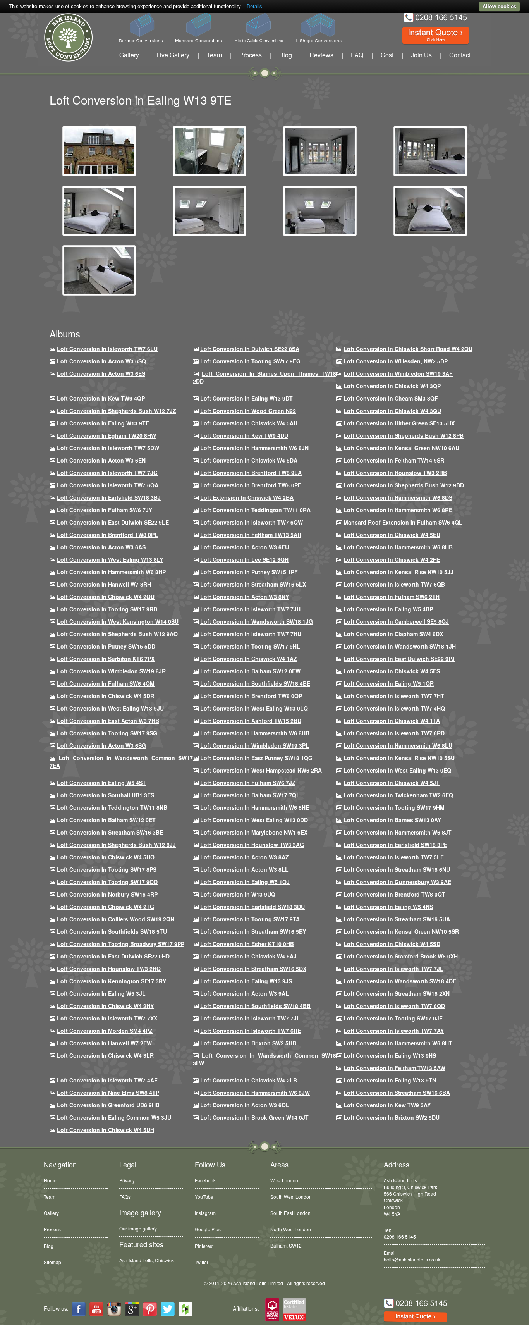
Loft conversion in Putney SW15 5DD (106, 646)
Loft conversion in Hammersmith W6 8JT (398, 832)
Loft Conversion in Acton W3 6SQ (101, 361)
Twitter (201, 1262)
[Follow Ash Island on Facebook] (79, 1309)
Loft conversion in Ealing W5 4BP (388, 609)
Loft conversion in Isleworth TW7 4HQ (394, 708)
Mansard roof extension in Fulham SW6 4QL (403, 522)
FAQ (357, 54)
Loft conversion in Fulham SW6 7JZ (247, 782)
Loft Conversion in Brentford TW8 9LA (251, 473)
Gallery (129, 54)
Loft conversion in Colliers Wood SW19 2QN (115, 919)
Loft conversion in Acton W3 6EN (101, 460)
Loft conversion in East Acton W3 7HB (108, 720)
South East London (290, 1213)
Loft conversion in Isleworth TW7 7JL (393, 968)
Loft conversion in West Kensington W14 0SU (118, 621)
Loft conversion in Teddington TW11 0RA (255, 510)
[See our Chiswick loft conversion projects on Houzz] (185, 1309)
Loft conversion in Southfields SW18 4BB (255, 1006)
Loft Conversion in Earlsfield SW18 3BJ (109, 497)
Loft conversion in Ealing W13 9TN (390, 1080)
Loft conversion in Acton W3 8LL (244, 869)
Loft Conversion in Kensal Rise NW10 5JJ (398, 572)
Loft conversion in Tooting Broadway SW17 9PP (120, 944)
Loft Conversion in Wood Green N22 (248, 411)
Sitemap (52, 1262)
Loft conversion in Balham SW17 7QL (250, 795)
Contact (460, 54)
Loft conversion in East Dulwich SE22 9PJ (399, 658)
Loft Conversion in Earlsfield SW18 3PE (395, 844)
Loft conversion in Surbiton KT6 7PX (106, 658)
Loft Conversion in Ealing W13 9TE (103, 423)
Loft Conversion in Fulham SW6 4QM (106, 683)
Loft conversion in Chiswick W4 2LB (248, 1080)
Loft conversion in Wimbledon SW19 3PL (254, 745)
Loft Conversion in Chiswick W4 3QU (392, 411)
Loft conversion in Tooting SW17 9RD (107, 609)
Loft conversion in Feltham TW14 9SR (394, 460)
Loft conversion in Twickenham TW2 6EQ (398, 795)
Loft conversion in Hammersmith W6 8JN (254, 448)
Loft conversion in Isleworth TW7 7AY (394, 1030)
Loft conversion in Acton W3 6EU (244, 547)
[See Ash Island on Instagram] (114, 1309)
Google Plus (208, 1229)
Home (50, 1180)
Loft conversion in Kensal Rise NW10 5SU (399, 758)
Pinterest (204, 1245)
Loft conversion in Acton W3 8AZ (244, 857)
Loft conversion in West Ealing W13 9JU (110, 708)
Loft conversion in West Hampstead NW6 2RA (261, 770)
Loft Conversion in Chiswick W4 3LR (105, 1055)
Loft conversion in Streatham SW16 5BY (253, 931)
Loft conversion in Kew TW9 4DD (244, 435)
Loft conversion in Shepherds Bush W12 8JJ (116, 844)
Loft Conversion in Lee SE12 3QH (244, 559)
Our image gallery (138, 1228)
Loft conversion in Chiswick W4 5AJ (248, 956)
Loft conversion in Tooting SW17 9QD (107, 882)
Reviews (321, 54)
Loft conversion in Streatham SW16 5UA (397, 919)
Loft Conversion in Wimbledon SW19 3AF (398, 373)
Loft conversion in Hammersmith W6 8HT (398, 1043)
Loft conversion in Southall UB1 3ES (105, 795)
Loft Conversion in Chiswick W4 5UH (105, 1130)
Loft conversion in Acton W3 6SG (101, 745)
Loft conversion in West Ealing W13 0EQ (397, 770)
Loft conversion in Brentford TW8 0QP (251, 696)
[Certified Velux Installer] (294, 1310)
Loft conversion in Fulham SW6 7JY (104, 510)
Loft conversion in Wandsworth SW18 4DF (400, 981)
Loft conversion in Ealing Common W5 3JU (114, 1117)
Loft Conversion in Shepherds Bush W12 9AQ (117, 634)
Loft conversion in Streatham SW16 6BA (397, 1092)
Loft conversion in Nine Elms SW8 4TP (108, 1092)
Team (214, 54)
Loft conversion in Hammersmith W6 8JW (255, 1092)
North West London (290, 1229)
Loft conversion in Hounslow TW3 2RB (395, 473)
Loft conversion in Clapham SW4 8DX (393, 634)
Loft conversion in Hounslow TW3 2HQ (109, 968)
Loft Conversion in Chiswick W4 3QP (392, 386)
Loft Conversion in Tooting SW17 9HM (394, 807)
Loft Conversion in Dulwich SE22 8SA (249, 349)
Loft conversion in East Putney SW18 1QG (256, 758)
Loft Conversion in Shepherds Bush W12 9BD (404, 485)
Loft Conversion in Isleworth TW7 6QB (394, 584)
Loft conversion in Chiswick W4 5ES (392, 671)
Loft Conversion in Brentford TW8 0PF (250, 485)
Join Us (421, 54)
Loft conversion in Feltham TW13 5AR (250, 535)
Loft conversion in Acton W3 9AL (244, 993)
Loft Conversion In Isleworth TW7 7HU (250, 634)
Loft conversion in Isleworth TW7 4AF (107, 1080)
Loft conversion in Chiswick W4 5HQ (106, 857)
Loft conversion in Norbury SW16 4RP (107, 894)
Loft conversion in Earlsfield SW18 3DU (252, 906)
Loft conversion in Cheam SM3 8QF (391, 398)
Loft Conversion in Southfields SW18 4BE (255, 683)
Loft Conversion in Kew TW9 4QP (101, 398)
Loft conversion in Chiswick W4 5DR (105, 696)
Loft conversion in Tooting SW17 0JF (393, 1018)
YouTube (204, 1196)
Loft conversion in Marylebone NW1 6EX (253, 832)
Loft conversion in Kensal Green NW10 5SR (401, 931)
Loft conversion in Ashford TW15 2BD (250, 720)
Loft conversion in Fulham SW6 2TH (392, 597)
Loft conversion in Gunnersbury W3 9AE (397, 882)
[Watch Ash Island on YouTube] (96, 1309)
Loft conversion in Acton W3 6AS (101, 547)
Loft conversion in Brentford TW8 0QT (394, 894)
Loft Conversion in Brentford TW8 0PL (107, 535)
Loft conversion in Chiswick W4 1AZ (248, 658)
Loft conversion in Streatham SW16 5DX (253, 968)
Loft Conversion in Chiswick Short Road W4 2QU (408, 349)
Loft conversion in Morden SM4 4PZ (105, 1030)
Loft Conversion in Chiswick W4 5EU (392, 535)
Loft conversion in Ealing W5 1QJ (245, 882)
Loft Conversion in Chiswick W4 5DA (248, 460)
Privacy (127, 1180)
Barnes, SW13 (285, 1245)
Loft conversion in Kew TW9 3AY (387, 1105)
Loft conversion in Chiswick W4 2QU (106, 597)
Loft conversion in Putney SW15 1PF (249, 572)
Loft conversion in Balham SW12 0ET (106, 820)
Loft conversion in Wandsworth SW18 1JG (256, 621)
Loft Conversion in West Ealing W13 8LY (110, 559)
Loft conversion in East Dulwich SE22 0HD (113, 956)
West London (284, 1180)
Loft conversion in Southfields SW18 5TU (112, 931)
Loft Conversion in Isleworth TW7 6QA (107, 485)
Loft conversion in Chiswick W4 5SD (392, 944)
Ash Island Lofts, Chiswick (146, 1260)
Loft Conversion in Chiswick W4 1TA (392, 720)
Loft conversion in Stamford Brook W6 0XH (401, 956)
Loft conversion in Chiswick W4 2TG (105, 906)
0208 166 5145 (400, 1236)
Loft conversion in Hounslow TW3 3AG (252, 844)
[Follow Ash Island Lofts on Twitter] (168, 1309)
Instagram (205, 1213)
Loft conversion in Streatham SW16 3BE (110, 832)
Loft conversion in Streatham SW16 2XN (397, 993)
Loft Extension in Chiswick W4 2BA (247, 497)
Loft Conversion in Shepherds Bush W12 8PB (404, 435)
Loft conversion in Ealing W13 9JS (246, 981)
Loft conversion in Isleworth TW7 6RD (394, 733)
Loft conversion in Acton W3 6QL (244, 1105)
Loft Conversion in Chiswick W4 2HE (392, 559)
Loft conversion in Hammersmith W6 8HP (111, 572)
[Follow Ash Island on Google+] (132, 1309)
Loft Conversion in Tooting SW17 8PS (106, 869)
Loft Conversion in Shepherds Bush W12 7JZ (116, 411)
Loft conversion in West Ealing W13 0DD (254, 820)
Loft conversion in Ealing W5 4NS (388, 906)
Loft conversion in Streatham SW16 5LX (253, 584)
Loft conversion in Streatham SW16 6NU (397, 869)
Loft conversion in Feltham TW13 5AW (394, 1068)
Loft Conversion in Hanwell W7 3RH (104, 584)
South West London (291, 1196)
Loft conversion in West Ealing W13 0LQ (254, 708)
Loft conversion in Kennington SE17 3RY (111, 981)
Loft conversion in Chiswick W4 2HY (105, 1006)
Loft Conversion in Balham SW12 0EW (250, 671)
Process (250, 54)
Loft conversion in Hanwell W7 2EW (104, 1043)
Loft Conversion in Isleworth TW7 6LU (107, 349)
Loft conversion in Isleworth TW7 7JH (250, 609)
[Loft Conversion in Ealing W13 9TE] (99, 150)
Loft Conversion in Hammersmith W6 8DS (398, 497)
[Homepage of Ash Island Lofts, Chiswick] (62, 37)
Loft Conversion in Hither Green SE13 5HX (399, 423)
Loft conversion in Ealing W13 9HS (390, 1055)
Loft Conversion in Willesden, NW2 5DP (396, 361)
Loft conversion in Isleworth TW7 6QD (394, 1006)
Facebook (205, 1180)
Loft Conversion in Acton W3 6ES (101, 373)
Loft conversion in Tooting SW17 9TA (250, 919)
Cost (387, 54)
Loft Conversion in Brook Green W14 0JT (254, 1117)
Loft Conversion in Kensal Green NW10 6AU (401, 448)
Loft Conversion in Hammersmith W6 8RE (398, 510)
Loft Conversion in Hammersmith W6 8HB (398, 547)
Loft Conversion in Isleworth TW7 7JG (107, 473)
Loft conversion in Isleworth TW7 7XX (107, 1018)
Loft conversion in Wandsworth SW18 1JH (400, 646)
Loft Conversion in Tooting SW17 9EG (250, 361)
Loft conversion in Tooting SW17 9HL (250, 646)
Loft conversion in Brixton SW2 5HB (248, 1043)
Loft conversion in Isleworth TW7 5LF (394, 857)
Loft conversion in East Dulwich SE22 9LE (113, 522)
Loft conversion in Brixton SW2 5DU (392, 1117)
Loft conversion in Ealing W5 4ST (101, 782)
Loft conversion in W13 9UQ (237, 894)
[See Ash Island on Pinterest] (150, 1309)
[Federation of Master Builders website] (272, 1310)
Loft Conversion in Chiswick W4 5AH (248, 423)
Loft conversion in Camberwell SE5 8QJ (396, 621)
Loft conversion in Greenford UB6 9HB (108, 1105)
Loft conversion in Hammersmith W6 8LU (398, 745)
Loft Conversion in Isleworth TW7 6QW (251, 522)
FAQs (125, 1196)
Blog (285, 54)
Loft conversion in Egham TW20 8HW (106, 435)
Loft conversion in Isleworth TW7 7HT (394, 696)
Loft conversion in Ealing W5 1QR (389, 683)
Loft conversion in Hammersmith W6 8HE (254, 807)
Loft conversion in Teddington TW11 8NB (112, 807)
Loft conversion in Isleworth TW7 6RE (250, 1030)
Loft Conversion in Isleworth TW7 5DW (108, 448)
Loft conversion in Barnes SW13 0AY (392, 820)
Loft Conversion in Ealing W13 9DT (246, 398)
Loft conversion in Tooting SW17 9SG (107, 733)
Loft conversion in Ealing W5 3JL (101, 993)
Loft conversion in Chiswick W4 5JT (392, 782)
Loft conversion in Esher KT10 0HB (247, 944)
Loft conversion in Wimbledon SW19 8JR (111, 671)
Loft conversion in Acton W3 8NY (244, 597)
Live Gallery (172, 54)
